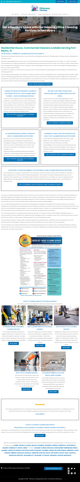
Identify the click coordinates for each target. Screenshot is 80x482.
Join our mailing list (53, 468)
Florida (43, 448)
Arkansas (53, 455)
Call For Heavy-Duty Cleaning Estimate (60, 154)
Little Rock (46, 455)
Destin (20, 448)
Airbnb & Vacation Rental (43, 14)
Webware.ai (58, 479)
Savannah (48, 445)
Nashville (28, 453)
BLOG (50, 14)
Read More (13, 343)
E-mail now (72, 1)
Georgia (55, 445)
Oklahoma (37, 455)
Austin (61, 453)
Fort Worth (55, 453)
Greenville (70, 450)
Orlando (5, 448)
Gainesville (62, 445)
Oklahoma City (29, 455)
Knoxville (20, 453)
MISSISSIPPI (67, 455)
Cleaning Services (31, 14)
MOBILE (75, 448)
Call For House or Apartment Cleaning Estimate (20, 115)
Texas (66, 453)
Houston (42, 453)
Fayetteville (25, 450)
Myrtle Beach (61, 450)
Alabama (4, 450)
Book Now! (40, 435)
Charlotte (11, 450)
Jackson (60, 455)
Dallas (48, 453)
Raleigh (18, 450)
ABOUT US (16, 14)
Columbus (40, 445)
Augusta (22, 445)
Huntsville (50, 448)
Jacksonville (71, 445)
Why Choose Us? (24, 14)
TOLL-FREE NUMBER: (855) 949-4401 (12, 1)
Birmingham (68, 448)
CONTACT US (65, 14)
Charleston (53, 450)
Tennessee (35, 453)
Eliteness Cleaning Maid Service (38, 479)
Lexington (12, 455)
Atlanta (28, 445)
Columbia (45, 450)
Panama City (13, 448)
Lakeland (37, 448)
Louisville (72, 453)
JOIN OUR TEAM (54, 14)
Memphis (14, 453)
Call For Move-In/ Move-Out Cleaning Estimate (20, 159)
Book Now (60, 1)
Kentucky (19, 455)
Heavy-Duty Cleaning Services (27, 373)
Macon (34, 445)
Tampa (25, 448)
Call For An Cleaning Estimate (40, 84)
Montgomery (59, 448)
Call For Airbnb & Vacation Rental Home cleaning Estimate (40, 184)
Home (13, 14)
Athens (16, 445)
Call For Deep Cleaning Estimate (59, 123)
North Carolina (35, 450)
